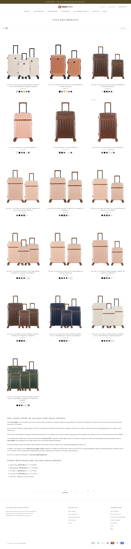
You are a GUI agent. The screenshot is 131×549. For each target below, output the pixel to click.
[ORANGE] (24, 91)
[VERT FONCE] (111, 91)
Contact (96, 11)
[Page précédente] (37, 491)
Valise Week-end (72, 514)
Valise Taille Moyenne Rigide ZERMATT (108, 147)
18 (87, 490)
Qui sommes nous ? (116, 514)
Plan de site (114, 523)
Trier (123, 28)
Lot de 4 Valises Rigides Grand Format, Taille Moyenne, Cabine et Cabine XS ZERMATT (23, 398)
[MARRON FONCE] (109, 91)
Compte (103, 6)
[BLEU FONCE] (107, 91)
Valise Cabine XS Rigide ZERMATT (23, 147)
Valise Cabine (71, 511)
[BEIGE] (17, 91)
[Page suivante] (94, 491)
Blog (105, 11)
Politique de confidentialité (118, 517)
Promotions (52, 11)
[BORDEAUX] (28, 91)
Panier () (122, 6)
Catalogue (65, 11)
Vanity (70, 523)
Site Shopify (22, 543)
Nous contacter (115, 511)
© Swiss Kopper (13, 543)
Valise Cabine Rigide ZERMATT (65, 147)
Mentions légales (115, 520)
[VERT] (22, 91)
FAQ (112, 526)
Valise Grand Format (73, 517)
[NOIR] (19, 91)
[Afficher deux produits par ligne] (3, 28)
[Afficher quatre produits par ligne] (6, 28)
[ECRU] (102, 91)
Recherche (112, 6)
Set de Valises (72, 520)
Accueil (27, 11)
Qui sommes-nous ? (81, 11)
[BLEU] (26, 91)
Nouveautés (39, 11)
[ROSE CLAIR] (114, 91)
